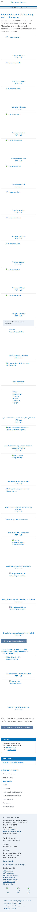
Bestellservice (8, 799)
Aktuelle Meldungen (9, 774)
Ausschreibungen (9, 882)
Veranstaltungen (8, 806)
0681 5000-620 (10, 747)
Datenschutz (16, 903)
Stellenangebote (8, 884)
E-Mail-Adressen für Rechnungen (14, 865)
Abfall (5, 785)
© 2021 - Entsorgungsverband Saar (17, 901)
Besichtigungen (8, 777)
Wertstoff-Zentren (10, 875)
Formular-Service (9, 877)
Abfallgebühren (8, 873)
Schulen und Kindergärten (12, 796)
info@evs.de (12, 750)
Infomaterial (7, 781)
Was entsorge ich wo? (10, 879)
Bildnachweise (19, 906)
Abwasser (7, 788)
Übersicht (7, 908)
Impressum (7, 903)
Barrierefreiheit (8, 906)
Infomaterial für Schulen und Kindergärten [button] (18, 727)
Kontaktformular (8, 861)
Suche (14, 908)
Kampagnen (7, 803)
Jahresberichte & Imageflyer (13, 792)
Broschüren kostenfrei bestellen (13, 762)
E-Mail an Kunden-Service (12, 831)
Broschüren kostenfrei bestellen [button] (14, 641)
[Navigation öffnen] (2, 2)
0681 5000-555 (11, 829)
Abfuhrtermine (8, 871)
